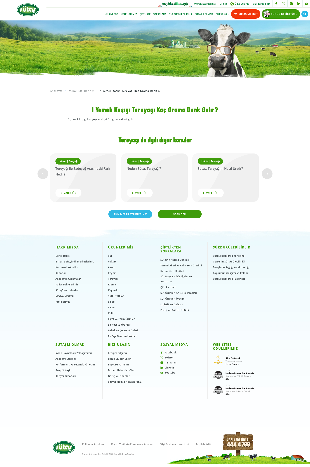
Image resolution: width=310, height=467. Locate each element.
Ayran (111, 267)
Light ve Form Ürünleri (121, 319)
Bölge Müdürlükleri (119, 358)
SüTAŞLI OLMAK (204, 14)
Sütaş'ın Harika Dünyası (174, 259)
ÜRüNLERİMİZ (129, 14)
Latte (111, 307)
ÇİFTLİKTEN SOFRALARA (153, 14)
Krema (112, 284)
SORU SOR (179, 214)
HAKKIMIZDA (111, 14)
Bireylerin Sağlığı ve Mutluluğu (231, 267)
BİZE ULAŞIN (222, 14)
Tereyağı (113, 278)
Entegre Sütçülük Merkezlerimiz (74, 261)
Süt (110, 255)
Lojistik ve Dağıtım (171, 304)
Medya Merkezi (64, 296)
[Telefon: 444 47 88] (238, 448)
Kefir (111, 313)
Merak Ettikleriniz (205, 3)
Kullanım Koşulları (93, 444)
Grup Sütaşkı (63, 370)
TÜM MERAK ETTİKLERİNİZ (130, 214)
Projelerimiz (62, 301)
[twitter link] (283, 3)
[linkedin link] (298, 3)
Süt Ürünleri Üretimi (172, 298)
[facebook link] (276, 3)
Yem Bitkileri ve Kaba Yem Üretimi (181, 265)
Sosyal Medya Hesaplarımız (125, 381)
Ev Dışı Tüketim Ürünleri (122, 336)
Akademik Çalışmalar (68, 278)
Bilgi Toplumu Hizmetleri (174, 444)
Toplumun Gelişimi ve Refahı (230, 273)
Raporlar (60, 273)
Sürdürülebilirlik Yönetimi (229, 255)
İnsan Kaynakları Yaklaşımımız (73, 353)
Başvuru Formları (118, 364)
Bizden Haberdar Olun (121, 370)
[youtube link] (306, 3)
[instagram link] (291, 3)
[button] (42, 173)
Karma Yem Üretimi (172, 271)
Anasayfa (56, 91)
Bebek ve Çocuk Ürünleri (123, 330)
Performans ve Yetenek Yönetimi (75, 364)
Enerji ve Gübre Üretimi (174, 310)
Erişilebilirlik (203, 444)
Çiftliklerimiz (168, 287)
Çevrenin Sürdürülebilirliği (229, 261)
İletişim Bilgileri (117, 353)
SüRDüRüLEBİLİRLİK (180, 14)
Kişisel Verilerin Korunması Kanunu (131, 444)
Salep (111, 301)
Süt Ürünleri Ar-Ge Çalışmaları (178, 293)
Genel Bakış (62, 255)
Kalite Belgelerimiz (66, 284)
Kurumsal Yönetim (66, 267)
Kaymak (113, 290)
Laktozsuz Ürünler (119, 324)
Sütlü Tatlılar (116, 296)
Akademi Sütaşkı (65, 358)
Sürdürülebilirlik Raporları (229, 278)
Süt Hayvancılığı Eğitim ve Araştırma (176, 279)
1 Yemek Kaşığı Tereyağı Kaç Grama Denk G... (131, 91)
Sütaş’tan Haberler (66, 290)
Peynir (112, 273)
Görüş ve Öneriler (119, 376)
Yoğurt (112, 261)
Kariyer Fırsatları (65, 376)
